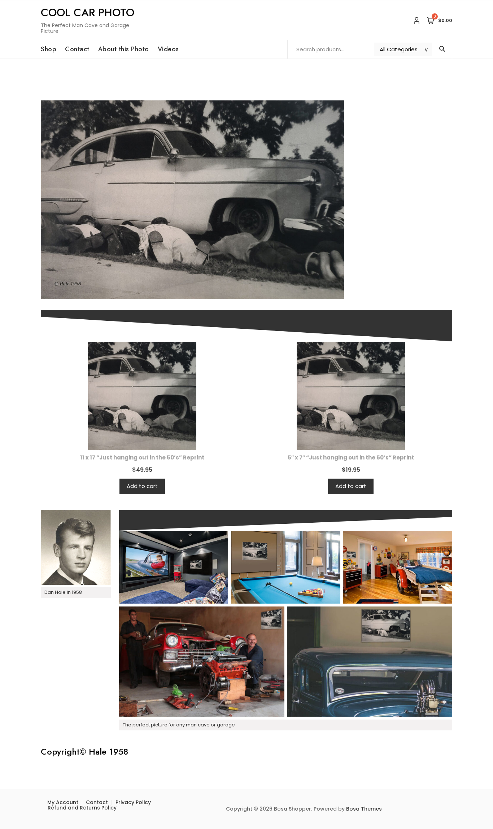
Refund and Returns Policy (82, 807)
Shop (48, 49)
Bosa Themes (364, 808)
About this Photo (123, 49)
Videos (168, 49)
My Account (62, 802)
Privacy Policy (133, 802)
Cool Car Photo (87, 12)
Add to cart (142, 486)
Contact (77, 49)
